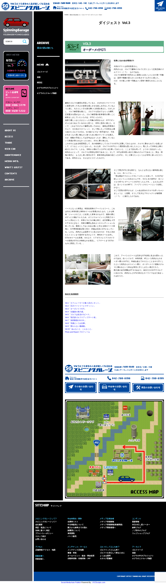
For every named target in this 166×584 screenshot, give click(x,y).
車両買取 (71, 533)
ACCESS (9, 137)
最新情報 (135, 522)
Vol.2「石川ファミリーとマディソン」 (80, 306)
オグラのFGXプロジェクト (48, 88)
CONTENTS (11, 174)
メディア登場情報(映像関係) (111, 525)
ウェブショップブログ (141, 533)
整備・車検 (72, 553)
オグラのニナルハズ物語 (47, 93)
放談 (39, 77)
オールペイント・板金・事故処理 (81, 556)
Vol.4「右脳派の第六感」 (75, 312)
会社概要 (38, 525)
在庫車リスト (73, 522)
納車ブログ (136, 527)
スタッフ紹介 (40, 536)
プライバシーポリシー (44, 533)
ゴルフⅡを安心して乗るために (112, 553)
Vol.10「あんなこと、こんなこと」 (79, 329)
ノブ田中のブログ (139, 530)
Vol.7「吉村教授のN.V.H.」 (75, 320)
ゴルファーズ (42, 72)
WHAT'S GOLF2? (14, 167)
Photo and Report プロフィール (77, 332)
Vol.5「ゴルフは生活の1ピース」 (78, 314)
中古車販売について (76, 525)
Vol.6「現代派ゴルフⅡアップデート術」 (81, 317)
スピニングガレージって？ (46, 522)
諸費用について (74, 530)
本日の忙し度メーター (141, 525)
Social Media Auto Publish (71, 582)
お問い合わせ (40, 539)
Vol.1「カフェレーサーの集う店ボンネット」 (83, 303)
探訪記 (39, 82)
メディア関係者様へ (108, 527)
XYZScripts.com (98, 582)
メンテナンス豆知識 (76, 550)
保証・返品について (43, 527)
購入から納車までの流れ (77, 527)
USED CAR (10, 149)
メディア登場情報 (107, 522)
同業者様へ (39, 559)
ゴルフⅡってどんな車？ (109, 550)
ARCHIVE (10, 180)
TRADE (8, 143)
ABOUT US (10, 130)
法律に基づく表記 (42, 530)
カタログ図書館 (106, 558)
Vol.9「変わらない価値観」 (76, 326)
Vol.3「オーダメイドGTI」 (75, 309)
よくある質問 (105, 556)
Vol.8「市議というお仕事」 (76, 323)
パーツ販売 (72, 536)
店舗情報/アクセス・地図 (45, 550)
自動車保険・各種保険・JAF (79, 558)
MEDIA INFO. (12, 161)
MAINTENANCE (13, 155)
